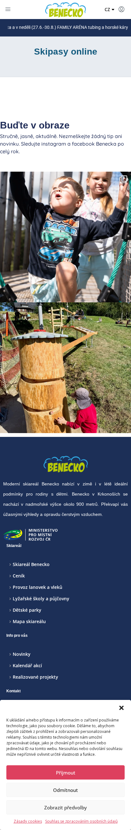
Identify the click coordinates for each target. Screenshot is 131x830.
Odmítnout (65, 790)
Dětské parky (27, 591)
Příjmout (65, 772)
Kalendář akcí (27, 646)
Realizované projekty (35, 658)
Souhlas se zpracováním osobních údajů (81, 821)
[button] (121, 708)
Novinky (22, 635)
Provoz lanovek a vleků (37, 568)
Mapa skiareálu (29, 602)
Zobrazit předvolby (65, 807)
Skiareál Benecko (31, 545)
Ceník (19, 557)
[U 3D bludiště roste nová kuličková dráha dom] (65, 348)
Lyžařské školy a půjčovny (41, 579)
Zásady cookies (28, 821)
